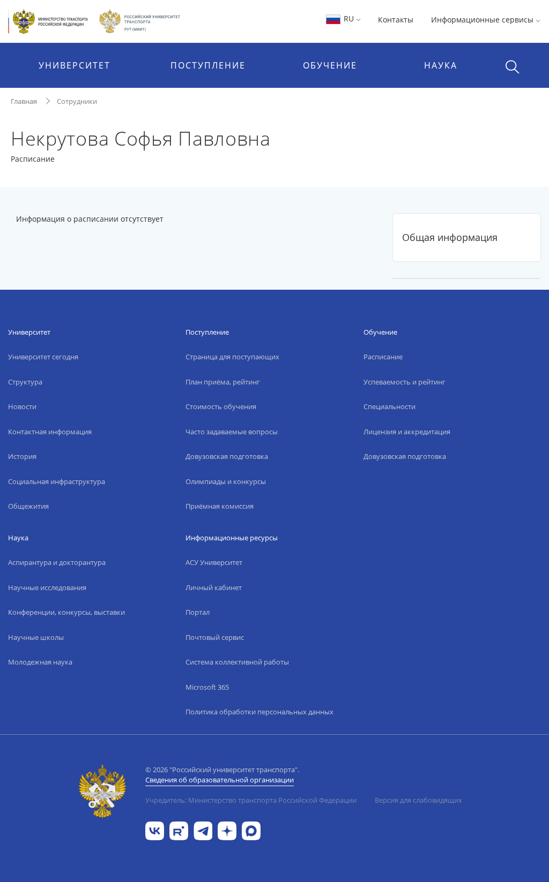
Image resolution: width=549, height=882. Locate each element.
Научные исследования (47, 587)
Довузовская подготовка (227, 456)
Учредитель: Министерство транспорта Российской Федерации (251, 800)
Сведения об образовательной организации (219, 780)
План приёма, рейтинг (223, 382)
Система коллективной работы (237, 662)
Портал (198, 612)
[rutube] (178, 830)
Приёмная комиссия (220, 506)
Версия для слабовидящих (418, 800)
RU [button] (349, 18)
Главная (24, 101)
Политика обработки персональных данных (259, 712)
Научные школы (36, 637)
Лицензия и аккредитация (406, 431)
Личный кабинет (214, 587)
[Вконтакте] (154, 830)
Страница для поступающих (232, 356)
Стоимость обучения (221, 406)
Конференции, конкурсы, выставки (66, 612)
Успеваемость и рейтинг (404, 382)
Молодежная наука (40, 662)
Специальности (389, 406)
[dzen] (227, 830)
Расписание (383, 356)
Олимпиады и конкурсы (226, 481)
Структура (25, 382)
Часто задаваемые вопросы (232, 431)
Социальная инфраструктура (56, 481)
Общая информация (450, 237)
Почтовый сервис (215, 637)
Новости (22, 406)
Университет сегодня (43, 356)
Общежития (28, 506)
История (22, 456)
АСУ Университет (214, 562)
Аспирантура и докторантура (57, 562)
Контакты (395, 19)
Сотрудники (77, 101)
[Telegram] (203, 830)
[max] (251, 830)
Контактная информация (50, 431)
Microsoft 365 (207, 687)
